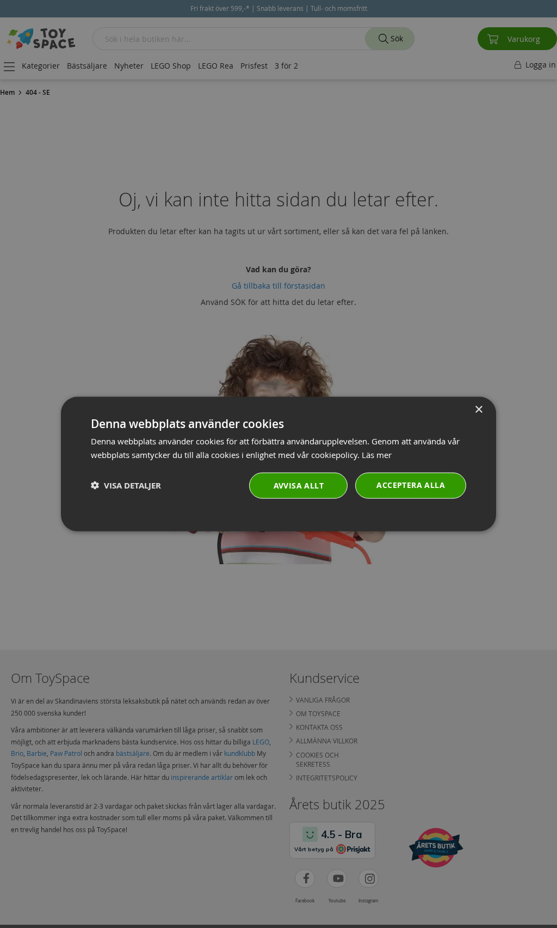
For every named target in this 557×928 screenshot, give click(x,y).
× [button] (478, 410)
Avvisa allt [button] (299, 485)
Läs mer (377, 454)
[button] (126, 485)
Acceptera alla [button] (410, 484)
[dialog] (278, 464)
